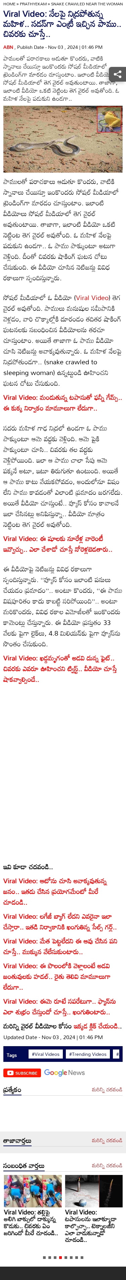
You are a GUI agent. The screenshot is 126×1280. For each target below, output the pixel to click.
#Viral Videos (45, 1054)
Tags (12, 1055)
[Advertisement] (63, 1115)
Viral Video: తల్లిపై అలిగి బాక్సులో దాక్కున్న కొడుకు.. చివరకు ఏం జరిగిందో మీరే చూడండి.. (30, 1222)
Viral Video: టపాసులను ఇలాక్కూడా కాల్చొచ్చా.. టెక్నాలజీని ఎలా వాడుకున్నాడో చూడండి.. (91, 1226)
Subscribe (26, 1073)
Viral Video (92, 297)
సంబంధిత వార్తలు (24, 1165)
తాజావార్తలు (17, 1140)
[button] (44, 1257)
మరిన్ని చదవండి (107, 1090)
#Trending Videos (88, 1054)
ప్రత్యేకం (12, 1089)
